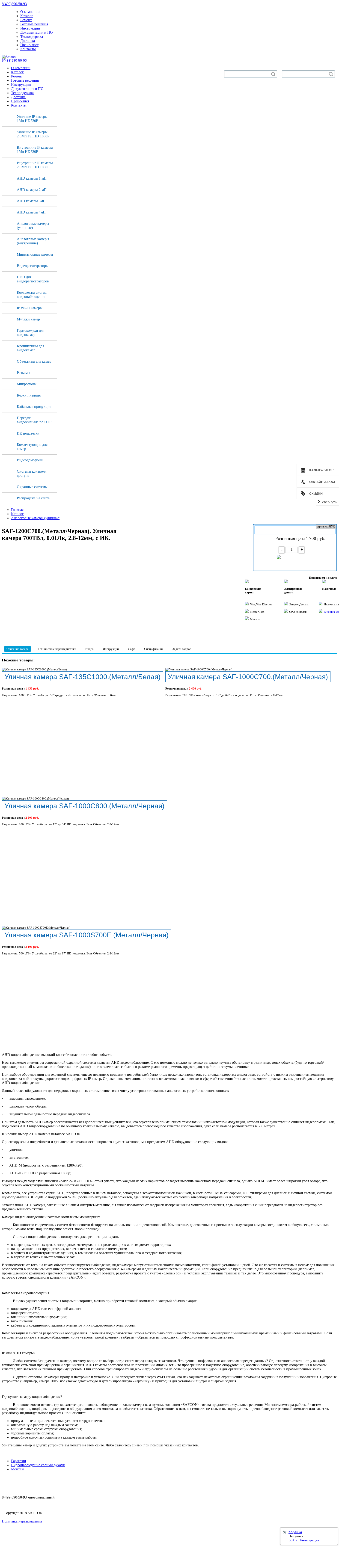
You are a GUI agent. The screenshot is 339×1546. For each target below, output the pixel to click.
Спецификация (153, 649)
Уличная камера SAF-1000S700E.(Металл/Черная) (86, 935)
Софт (131, 649)
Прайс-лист (29, 45)
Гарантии (18, 1461)
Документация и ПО (36, 32)
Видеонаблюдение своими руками (38, 1465)
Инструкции (30, 28)
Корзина (295, 1532)
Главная (17, 510)
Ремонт (26, 20)
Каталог (26, 16)
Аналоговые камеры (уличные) (35, 518)
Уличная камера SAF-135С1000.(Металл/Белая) (82, 677)
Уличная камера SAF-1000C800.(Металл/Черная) (84, 806)
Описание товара (17, 649)
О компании (30, 12)
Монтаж (17, 1469)
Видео (89, 649)
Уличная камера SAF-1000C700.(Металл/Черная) (248, 677)
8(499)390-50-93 (14, 4)
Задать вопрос (181, 649)
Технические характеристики (57, 649)
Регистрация (309, 1540)
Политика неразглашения (22, 1521)
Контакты (28, 49)
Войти (292, 1540)
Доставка (27, 41)
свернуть (329, 502)
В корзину (297, 559)
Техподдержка (31, 37)
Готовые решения (34, 24)
